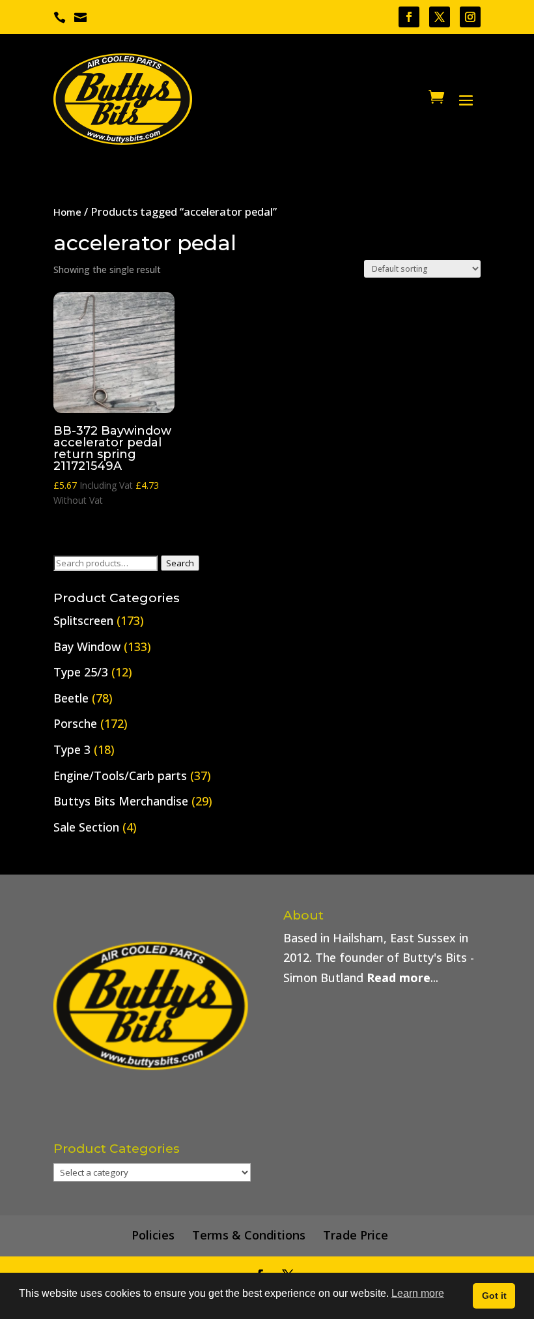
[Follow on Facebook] (409, 17)
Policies (153, 1235)
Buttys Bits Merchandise (120, 801)
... (402, 977)
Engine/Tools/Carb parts (120, 775)
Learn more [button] (417, 1293)
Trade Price (355, 1235)
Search (180, 563)
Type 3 (72, 749)
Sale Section (86, 827)
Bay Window (86, 646)
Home (67, 211)
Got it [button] (494, 1295)
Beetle (71, 698)
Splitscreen (83, 620)
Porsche (75, 723)
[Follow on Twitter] (439, 17)
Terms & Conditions (248, 1235)
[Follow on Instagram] (470, 17)
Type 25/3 (80, 672)
